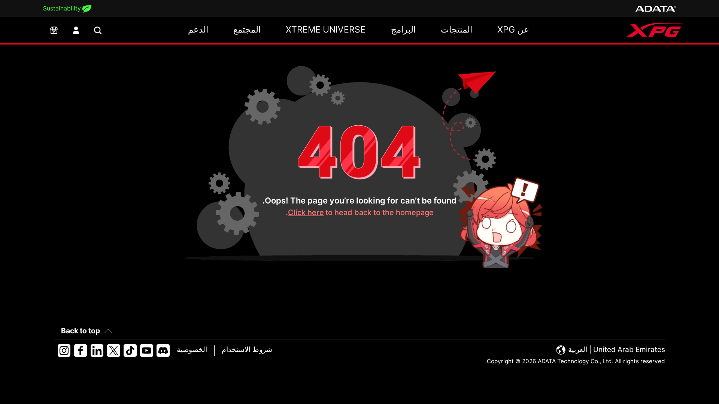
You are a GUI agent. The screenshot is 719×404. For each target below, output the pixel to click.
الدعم (198, 29)
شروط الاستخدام (247, 349)
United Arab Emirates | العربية (615, 349)
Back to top (80, 330)
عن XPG (513, 29)
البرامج (403, 29)
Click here (306, 212)
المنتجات (456, 29)
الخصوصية (192, 349)
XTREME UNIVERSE (325, 29)
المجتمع (247, 29)
